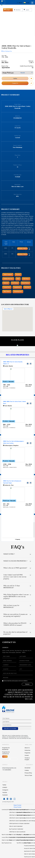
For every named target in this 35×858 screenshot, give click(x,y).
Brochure (18, 10)
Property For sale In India (23, 834)
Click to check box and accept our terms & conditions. (16, 680)
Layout (27, 10)
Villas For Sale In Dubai (29, 854)
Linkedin (4, 787)
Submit (27, 684)
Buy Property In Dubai (29, 837)
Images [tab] (8, 9)
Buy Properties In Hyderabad (16, 829)
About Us (27, 747)
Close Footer (17, 807)
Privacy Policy (28, 773)
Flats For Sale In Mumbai (15, 834)
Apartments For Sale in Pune (23, 812)
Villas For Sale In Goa (7, 840)
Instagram (5, 790)
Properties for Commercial (6, 752)
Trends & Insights (27, 758)
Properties (27, 753)
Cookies (27, 770)
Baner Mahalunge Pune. (7, 51)
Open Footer (17, 805)
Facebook (4, 795)
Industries (27, 750)
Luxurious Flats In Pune (22, 809)
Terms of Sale (28, 775)
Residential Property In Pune (23, 815)
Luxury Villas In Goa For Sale (8, 837)
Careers (27, 755)
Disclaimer (27, 768)
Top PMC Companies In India (24, 843)
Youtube (4, 792)
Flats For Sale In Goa (6, 834)
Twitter (4, 785)
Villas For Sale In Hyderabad (15, 826)
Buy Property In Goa (6, 843)
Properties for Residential (6, 748)
